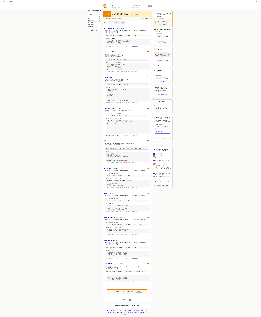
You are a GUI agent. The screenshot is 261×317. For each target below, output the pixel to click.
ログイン (257, 1)
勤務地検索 (133, 4)
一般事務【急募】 (108, 77)
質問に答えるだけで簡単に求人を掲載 (162, 42)
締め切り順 (122, 22)
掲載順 (111, 22)
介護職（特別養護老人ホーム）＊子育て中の (114, 240)
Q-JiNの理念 (113, 310)
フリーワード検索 (114, 4)
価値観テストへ (162, 81)
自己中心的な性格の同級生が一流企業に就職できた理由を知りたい (163, 130)
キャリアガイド (111, 312)
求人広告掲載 (10, 1)
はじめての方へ (119, 310)
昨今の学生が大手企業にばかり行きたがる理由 (163, 127)
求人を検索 (3, 1)
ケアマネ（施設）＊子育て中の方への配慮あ (114, 168)
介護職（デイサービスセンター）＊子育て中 (114, 217)
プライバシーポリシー (140, 310)
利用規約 (146, 310)
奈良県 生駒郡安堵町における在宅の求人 (163, 155)
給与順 (116, 22)
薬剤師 (105, 141)
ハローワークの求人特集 (127, 310)
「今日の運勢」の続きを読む (162, 60)
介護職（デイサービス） (109, 193)
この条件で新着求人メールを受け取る (161, 185)
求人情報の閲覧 (107, 310)
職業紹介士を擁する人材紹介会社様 (138, 312)
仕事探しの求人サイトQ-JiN (105, 5)
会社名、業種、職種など (115, 7)
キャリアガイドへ (162, 138)
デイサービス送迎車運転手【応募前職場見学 (114, 28)
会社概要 (134, 310)
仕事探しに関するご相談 (162, 94)
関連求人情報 (135, 46)
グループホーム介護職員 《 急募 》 (113, 108)
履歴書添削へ (162, 111)
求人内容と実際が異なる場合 (120, 312)
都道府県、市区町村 (135, 7)
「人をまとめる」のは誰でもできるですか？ (162, 134)
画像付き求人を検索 (147, 18)
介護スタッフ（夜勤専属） (110, 52)
